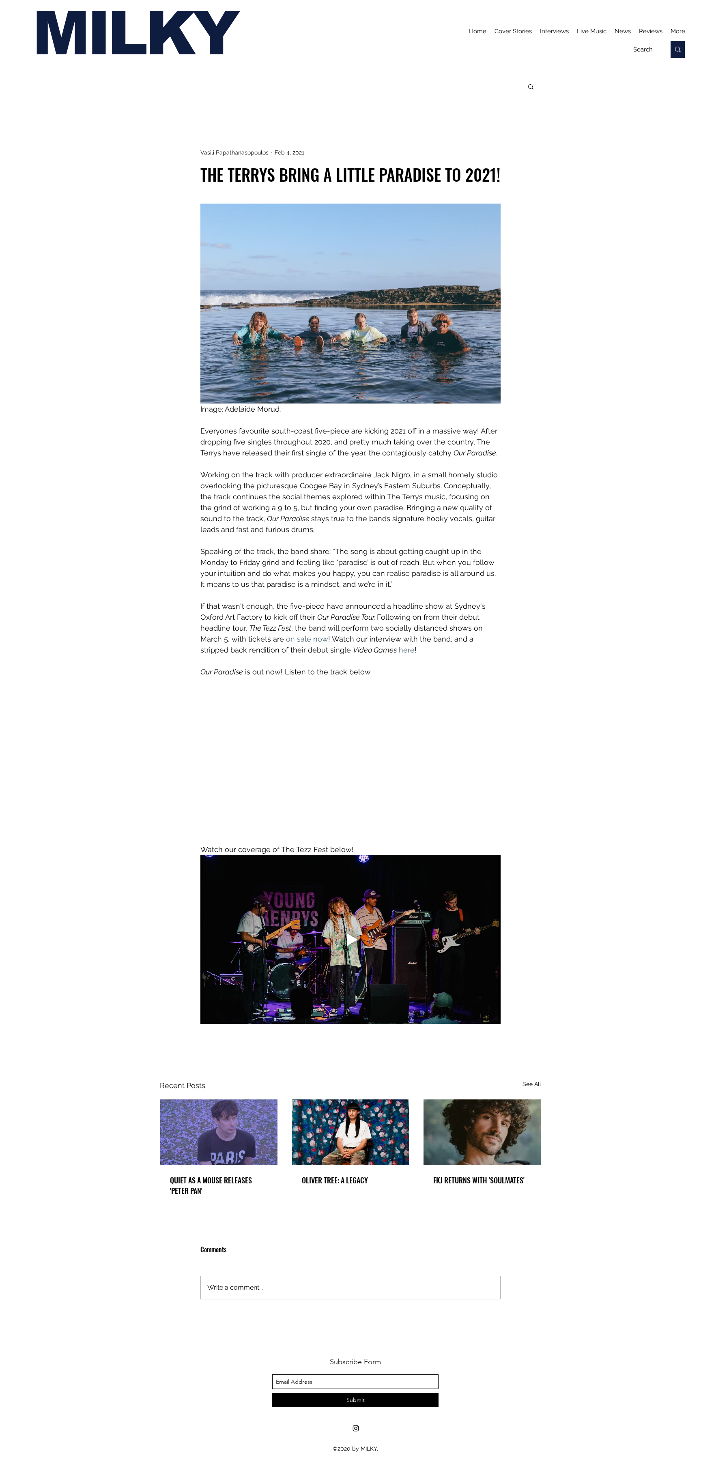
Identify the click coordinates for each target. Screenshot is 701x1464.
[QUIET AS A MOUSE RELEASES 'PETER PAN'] (218, 1132)
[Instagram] (356, 1428)
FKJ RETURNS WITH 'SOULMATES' (479, 1180)
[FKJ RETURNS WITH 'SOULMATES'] (482, 1132)
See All (532, 1084)
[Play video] (350, 939)
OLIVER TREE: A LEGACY (335, 1180)
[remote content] (350, 755)
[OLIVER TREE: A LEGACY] (350, 1132)
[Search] (678, 49)
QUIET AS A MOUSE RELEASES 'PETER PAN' (211, 1185)
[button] (531, 86)
